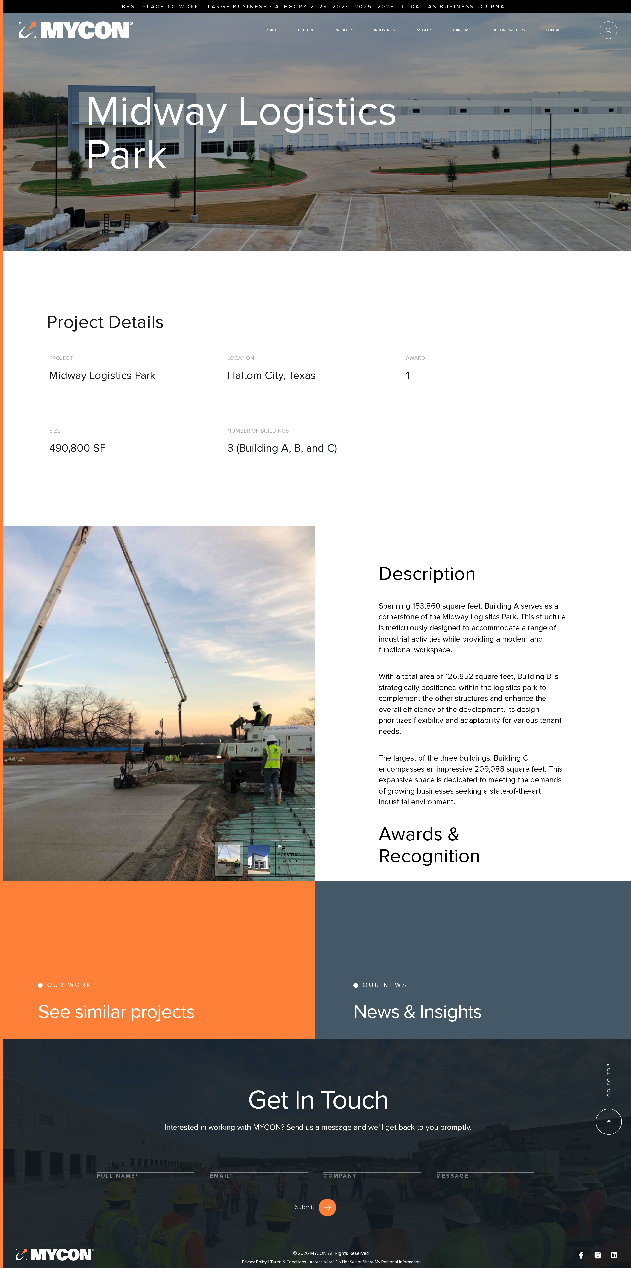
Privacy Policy (254, 1262)
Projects (344, 30)
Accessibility (321, 1262)
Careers (461, 30)
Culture (306, 30)
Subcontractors (507, 30)
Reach (271, 30)
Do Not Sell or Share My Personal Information (378, 1262)
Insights (424, 30)
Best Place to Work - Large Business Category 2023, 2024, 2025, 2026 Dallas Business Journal (315, 6)
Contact (554, 30)
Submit (304, 1207)
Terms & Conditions (288, 1262)
